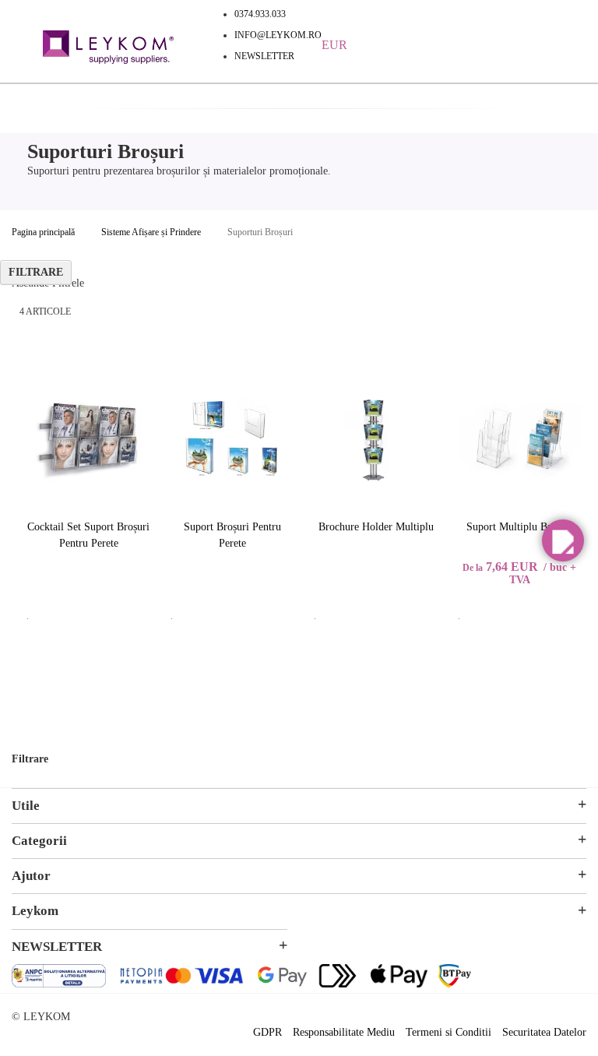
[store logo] (108, 49)
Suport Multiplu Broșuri (519, 527)
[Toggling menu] (23, 39)
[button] (563, 540)
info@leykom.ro (278, 35)
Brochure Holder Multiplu (376, 527)
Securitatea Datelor (544, 1032)
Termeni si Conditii (448, 1032)
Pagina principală (43, 232)
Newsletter (264, 56)
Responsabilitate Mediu (344, 1032)
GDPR (267, 1032)
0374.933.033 (260, 14)
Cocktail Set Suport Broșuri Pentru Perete (88, 535)
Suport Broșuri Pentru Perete (232, 535)
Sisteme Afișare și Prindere (151, 232)
